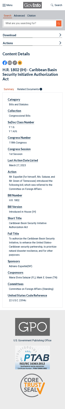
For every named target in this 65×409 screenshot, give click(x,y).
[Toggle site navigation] (7, 5)
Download (9, 35)
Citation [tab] (31, 15)
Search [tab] (7, 15)
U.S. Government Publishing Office (32, 340)
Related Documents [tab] (28, 89)
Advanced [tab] (19, 15)
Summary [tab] (9, 89)
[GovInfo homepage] (32, 5)
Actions (8, 43)
